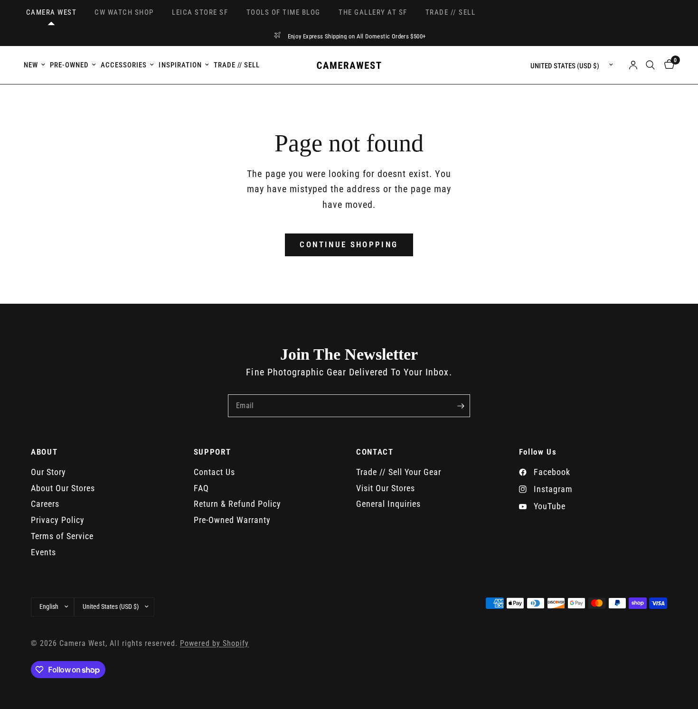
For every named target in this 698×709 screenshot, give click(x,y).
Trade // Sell (237, 65)
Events (43, 552)
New (31, 65)
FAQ (201, 488)
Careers (45, 504)
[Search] (650, 65)
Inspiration (180, 65)
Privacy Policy (58, 520)
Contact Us (214, 472)
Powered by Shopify (214, 643)
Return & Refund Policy (237, 504)
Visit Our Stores (385, 488)
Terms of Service (62, 536)
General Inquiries (388, 504)
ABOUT (44, 452)
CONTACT (375, 452)
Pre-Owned (69, 65)
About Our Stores (63, 488)
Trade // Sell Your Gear (398, 472)
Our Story (48, 472)
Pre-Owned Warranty (232, 520)
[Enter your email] (460, 405)
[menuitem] (35, 65)
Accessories (124, 65)
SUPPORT (212, 452)
